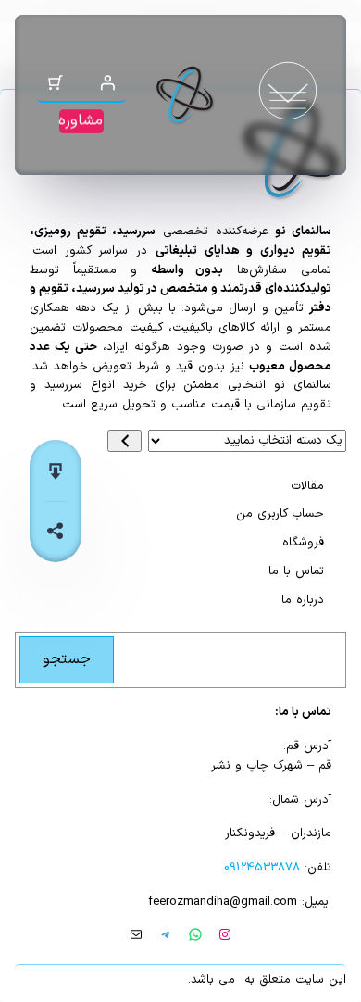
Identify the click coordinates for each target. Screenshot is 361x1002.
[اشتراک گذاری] (55, 530)
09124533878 (262, 867)
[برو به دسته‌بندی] (124, 441)
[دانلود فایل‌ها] (55, 471)
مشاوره (80, 120)
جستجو (67, 659)
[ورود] (107, 82)
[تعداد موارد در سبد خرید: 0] (55, 82)
